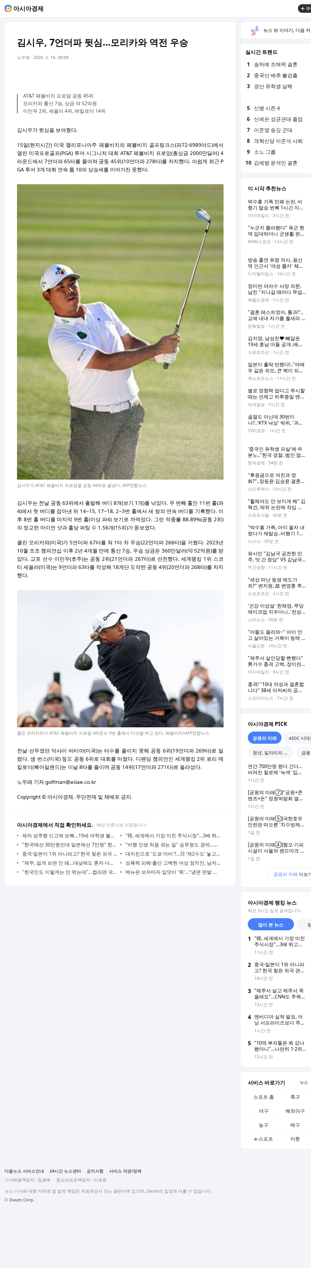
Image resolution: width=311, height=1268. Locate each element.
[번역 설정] (193, 74)
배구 (295, 1125)
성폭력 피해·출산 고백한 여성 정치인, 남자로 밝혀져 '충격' (172, 863)
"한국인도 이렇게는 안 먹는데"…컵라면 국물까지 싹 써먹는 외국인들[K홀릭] (69, 872)
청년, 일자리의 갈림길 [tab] (273, 752)
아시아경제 (28, 8)
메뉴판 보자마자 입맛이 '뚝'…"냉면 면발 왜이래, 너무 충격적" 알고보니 (172, 872)
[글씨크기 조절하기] (205, 74)
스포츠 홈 (263, 1097)
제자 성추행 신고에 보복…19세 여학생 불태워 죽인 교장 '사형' (69, 835)
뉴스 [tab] (304, 1082)
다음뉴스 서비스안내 (24, 1171)
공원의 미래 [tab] (265, 738)
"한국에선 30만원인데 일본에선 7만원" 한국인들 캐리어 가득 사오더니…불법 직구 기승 (69, 844)
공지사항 (95, 1171)
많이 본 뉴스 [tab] (270, 925)
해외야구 (295, 1111)
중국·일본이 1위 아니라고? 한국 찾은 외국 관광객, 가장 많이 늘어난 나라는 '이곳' (69, 853)
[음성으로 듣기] (181, 74)
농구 (263, 1125)
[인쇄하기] (217, 74)
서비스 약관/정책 (125, 1171)
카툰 (295, 1138)
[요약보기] (169, 74)
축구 (295, 1097)
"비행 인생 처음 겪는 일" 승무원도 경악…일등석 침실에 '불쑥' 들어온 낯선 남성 (172, 844)
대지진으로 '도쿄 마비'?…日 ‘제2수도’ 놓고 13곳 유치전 (172, 853)
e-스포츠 (263, 1138)
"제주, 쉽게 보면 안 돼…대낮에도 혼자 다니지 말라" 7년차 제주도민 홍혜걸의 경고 (69, 863)
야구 (263, 1111)
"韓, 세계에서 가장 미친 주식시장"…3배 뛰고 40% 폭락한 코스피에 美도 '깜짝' (172, 835)
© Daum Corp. (19, 1199)
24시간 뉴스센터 (65, 1171)
